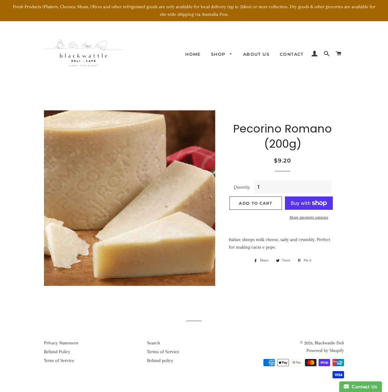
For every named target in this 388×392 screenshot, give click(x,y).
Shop (219, 54)
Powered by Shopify (325, 350)
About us (256, 54)
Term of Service (59, 360)
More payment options (308, 217)
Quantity (242, 187)
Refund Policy (57, 351)
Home (193, 54)
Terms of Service (163, 351)
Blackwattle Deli (329, 343)
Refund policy (160, 360)
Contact (292, 54)
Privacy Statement (61, 343)
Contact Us (363, 386)
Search (153, 343)
